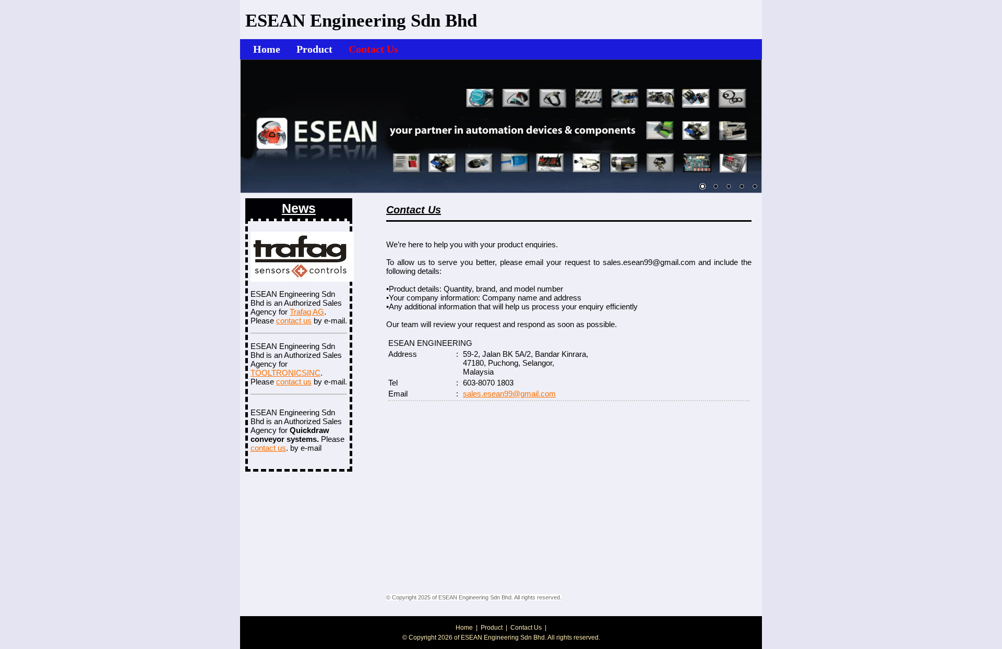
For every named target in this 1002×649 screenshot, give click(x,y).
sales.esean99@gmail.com (509, 393)
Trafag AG (307, 311)
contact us (294, 320)
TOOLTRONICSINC (285, 372)
